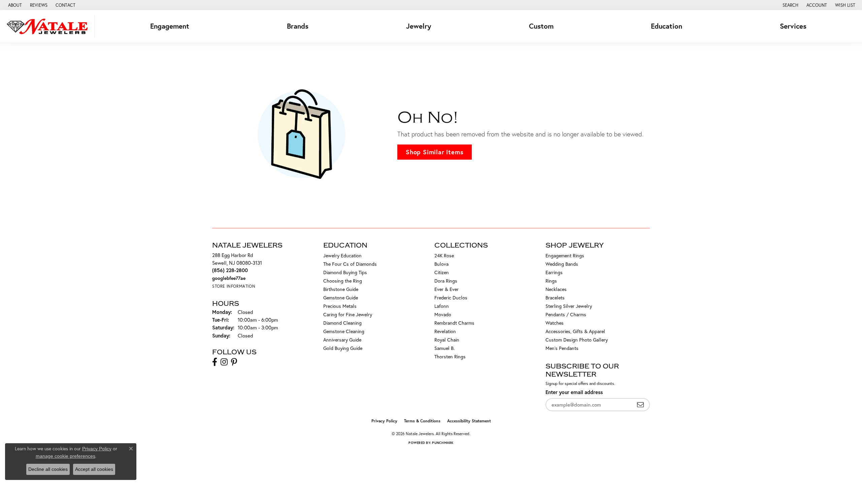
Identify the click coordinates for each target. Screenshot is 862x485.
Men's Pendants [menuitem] (561, 348)
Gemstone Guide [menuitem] (340, 297)
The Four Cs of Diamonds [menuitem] (350, 264)
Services (793, 26)
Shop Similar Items (434, 152)
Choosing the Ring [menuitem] (342, 281)
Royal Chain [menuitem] (446, 339)
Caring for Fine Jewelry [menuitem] (347, 314)
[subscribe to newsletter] (640, 405)
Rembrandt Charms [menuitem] (454, 323)
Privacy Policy (384, 420)
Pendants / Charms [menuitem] (565, 314)
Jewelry (418, 26)
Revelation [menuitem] (445, 331)
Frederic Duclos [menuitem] (450, 297)
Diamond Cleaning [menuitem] (342, 323)
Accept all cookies (94, 469)
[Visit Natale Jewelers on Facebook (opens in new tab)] (214, 362)
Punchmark (442, 443)
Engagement (169, 26)
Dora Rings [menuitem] (445, 281)
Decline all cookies (48, 469)
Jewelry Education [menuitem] (342, 255)
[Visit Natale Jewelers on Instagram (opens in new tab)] (224, 362)
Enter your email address (574, 392)
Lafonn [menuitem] (441, 306)
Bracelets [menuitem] (555, 297)
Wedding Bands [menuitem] (561, 264)
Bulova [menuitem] (441, 264)
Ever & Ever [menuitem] (446, 289)
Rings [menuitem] (551, 281)
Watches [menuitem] (554, 323)
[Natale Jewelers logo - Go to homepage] (49, 26)
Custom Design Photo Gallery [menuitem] (576, 339)
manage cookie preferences (65, 456)
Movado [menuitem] (442, 314)
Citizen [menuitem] (441, 272)
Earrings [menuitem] (554, 272)
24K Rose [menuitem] (444, 255)
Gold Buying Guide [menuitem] (342, 348)
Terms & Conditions (422, 420)
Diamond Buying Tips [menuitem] (345, 272)
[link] (14, 5)
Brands (297, 26)
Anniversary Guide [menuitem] (342, 339)
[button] (789, 5)
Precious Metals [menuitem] (340, 306)
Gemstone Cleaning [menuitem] (343, 331)
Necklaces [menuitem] (556, 289)
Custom (541, 26)
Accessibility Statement (469, 420)
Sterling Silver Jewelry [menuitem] (568, 306)
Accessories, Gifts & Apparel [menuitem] (575, 331)
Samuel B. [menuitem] (444, 348)
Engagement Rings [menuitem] (564, 255)
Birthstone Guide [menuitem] (340, 289)
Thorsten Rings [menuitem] (450, 356)
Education (666, 26)
